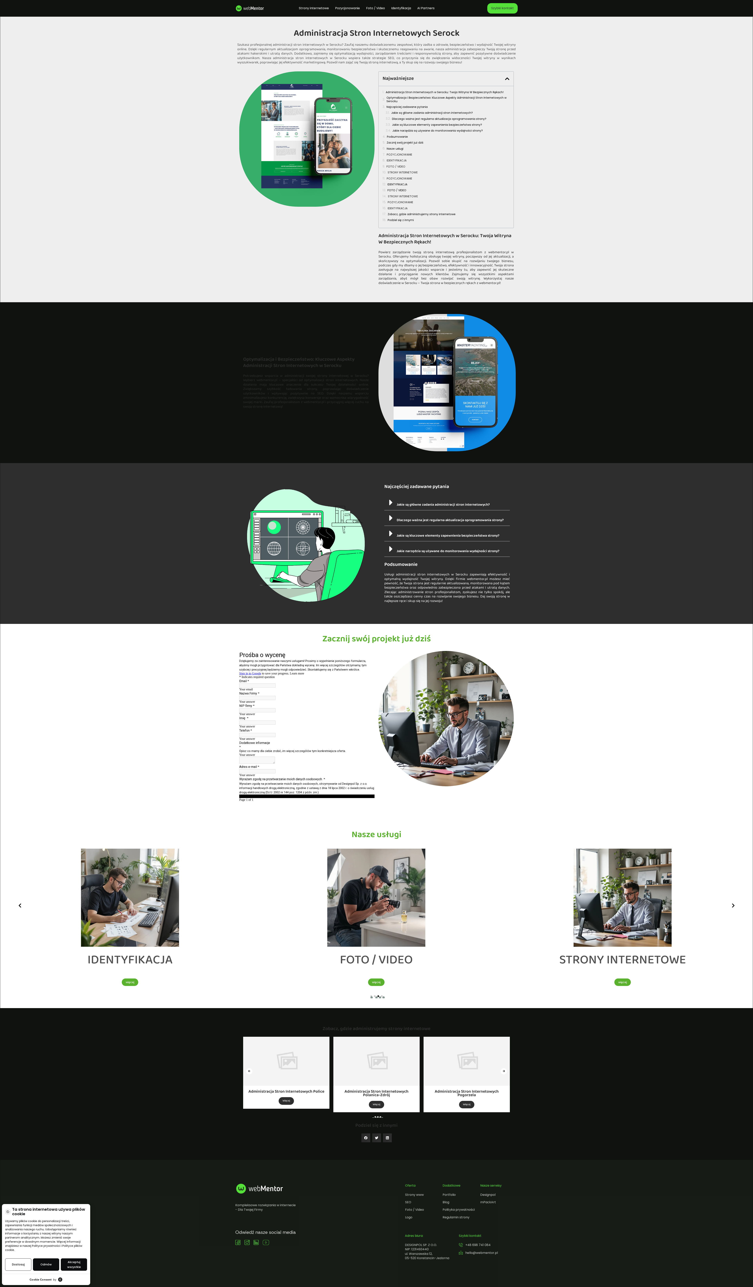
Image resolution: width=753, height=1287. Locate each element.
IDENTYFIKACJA (397, 160)
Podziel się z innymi (401, 220)
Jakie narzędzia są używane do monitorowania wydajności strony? (437, 130)
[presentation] (20, 906)
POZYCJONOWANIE (399, 154)
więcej (130, 982)
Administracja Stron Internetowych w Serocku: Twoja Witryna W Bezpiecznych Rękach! (445, 92)
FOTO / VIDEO (396, 166)
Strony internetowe (314, 8)
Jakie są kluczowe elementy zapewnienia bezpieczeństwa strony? (437, 125)
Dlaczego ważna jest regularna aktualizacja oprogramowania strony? (439, 119)
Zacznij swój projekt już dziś (405, 142)
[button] (507, 78)
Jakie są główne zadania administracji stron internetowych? (432, 113)
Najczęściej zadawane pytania (407, 107)
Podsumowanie (397, 136)
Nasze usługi (395, 148)
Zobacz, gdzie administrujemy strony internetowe (422, 214)
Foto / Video (375, 8)
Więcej (286, 1104)
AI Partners (426, 8)
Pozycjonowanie (347, 8)
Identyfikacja (401, 8)
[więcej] (130, 946)
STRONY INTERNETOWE (403, 172)
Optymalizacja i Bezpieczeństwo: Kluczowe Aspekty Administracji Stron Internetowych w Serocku (447, 99)
